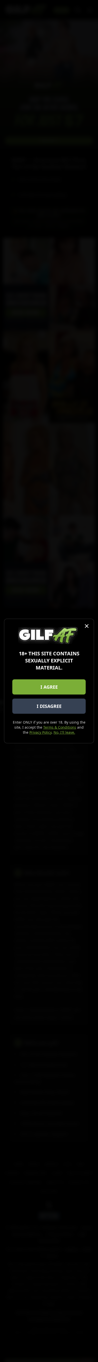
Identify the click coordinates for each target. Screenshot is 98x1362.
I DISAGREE (49, 706)
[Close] (87, 626)
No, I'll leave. (64, 732)
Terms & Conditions (59, 727)
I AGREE (49, 687)
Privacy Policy (40, 732)
